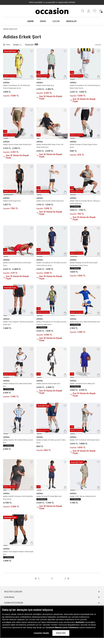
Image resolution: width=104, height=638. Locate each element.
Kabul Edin (61, 633)
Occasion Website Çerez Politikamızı (62, 627)
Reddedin (80, 622)
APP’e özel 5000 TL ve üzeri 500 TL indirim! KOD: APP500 (52, 2)
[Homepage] (52, 11)
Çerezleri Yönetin (41, 633)
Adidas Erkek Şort (10, 29)
